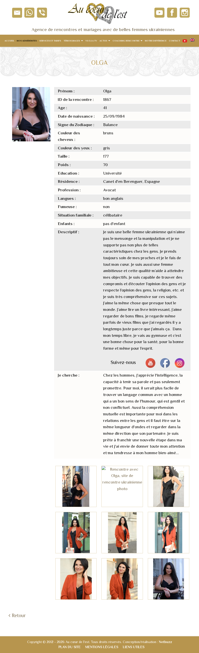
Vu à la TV (91, 41)
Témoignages (72, 41)
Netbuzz (165, 642)
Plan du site (69, 647)
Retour (19, 615)
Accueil (9, 41)
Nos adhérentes (27, 41)
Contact (174, 41)
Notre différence (155, 41)
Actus (104, 41)
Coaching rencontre (126, 41)
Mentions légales (101, 647)
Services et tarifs (50, 41)
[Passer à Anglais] (192, 41)
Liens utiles (133, 647)
